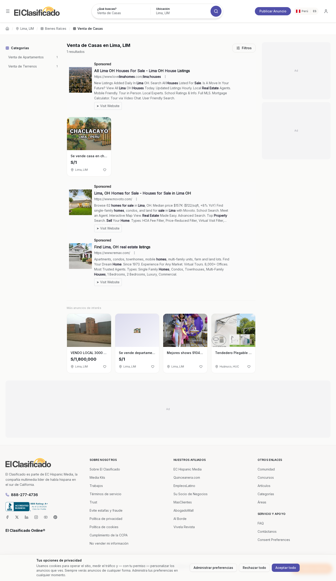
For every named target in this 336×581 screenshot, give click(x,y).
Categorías (266, 494)
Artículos (264, 486)
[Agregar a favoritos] (104, 170)
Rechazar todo (254, 568)
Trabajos (96, 486)
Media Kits (97, 477)
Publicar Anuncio (272, 11)
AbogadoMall (183, 510)
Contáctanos (267, 531)
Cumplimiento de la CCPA (109, 535)
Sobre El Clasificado (105, 469)
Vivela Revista (184, 527)
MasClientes (182, 502)
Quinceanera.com (186, 477)
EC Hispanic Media (187, 469)
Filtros (247, 48)
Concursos (266, 477)
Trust (93, 502)
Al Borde (180, 519)
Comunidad (266, 469)
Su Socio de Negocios (190, 494)
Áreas (262, 502)
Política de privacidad (106, 519)
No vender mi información (109, 543)
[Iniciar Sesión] (326, 11)
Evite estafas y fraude (106, 510)
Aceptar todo (285, 568)
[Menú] (7, 11)
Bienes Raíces (55, 28)
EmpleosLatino (184, 486)
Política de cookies (104, 527)
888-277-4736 (24, 494)
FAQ (261, 523)
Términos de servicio (105, 494)
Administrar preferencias (213, 568)
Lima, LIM (27, 28)
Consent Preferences (274, 540)
